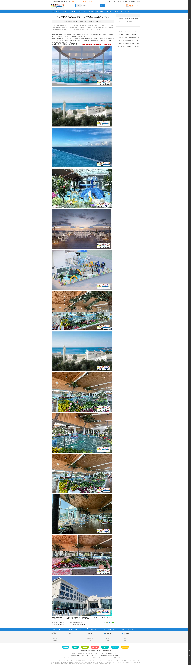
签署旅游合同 (108, 640)
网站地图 (109, 650)
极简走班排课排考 (75, 663)
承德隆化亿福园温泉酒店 (68, 662)
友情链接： (53, 660)
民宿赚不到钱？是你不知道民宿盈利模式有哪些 (128, 18)
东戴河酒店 (84, 655)
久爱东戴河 (89, 660)
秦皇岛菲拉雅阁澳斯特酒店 (132, 660)
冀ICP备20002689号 (123, 657)
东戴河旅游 (117, 655)
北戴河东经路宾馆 (122, 660)
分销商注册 (90, 1)
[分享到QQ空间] (106, 622)
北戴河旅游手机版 (95, 660)
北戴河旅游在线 (59, 660)
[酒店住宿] (65, 647)
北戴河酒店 (79, 655)
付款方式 (89, 635)
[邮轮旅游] (125, 647)
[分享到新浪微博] (108, 622)
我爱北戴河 (72, 660)
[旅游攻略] (115, 647)
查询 (106, 636)
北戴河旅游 (112, 655)
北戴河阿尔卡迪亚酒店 (78, 662)
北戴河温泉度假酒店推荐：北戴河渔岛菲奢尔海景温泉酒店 (69, 622)
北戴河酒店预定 (66, 660)
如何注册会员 (54, 640)
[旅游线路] (75, 647)
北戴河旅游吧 (78, 660)
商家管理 (138, 1)
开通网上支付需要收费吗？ (92, 638)
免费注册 (78, 1)
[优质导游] (105, 647)
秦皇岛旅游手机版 (103, 660)
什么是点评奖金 (54, 638)
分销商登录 (84, 1)
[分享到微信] (113, 622)
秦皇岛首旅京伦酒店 (59, 663)
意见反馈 (113, 1)
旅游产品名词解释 (108, 635)
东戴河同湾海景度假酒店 (113, 660)
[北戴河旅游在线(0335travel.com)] (57, 6)
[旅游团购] (95, 647)
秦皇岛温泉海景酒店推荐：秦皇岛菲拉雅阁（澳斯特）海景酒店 (70, 624)
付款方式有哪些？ (126, 636)
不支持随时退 (72, 635)
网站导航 (132, 1)
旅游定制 (108, 1)
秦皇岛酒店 (89, 655)
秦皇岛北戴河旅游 (90, 663)
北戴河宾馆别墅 (100, 655)
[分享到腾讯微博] (109, 622)
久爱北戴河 (83, 660)
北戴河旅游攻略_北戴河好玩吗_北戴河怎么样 (127, 34)
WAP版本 (125, 1)
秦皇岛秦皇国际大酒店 (128, 662)
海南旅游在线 (107, 663)
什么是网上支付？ (90, 640)
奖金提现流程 (54, 636)
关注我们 (118, 1)
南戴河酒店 (94, 655)
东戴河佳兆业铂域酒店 (97, 662)
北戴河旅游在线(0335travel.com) (113, 653)
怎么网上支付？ (126, 638)
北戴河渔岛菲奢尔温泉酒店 (108, 662)
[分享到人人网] (111, 622)
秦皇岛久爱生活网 (58, 662)
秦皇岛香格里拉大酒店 (119, 662)
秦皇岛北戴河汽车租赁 (99, 663)
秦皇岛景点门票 (106, 655)
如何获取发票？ (126, 640)
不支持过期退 (72, 636)
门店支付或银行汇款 (127, 635)
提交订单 (107, 638)
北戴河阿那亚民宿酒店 (88, 662)
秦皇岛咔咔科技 (83, 663)
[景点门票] (85, 647)
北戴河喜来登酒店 (67, 663)
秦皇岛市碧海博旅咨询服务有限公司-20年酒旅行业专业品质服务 (93, 650)
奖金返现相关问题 (55, 635)
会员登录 (73, 1)
